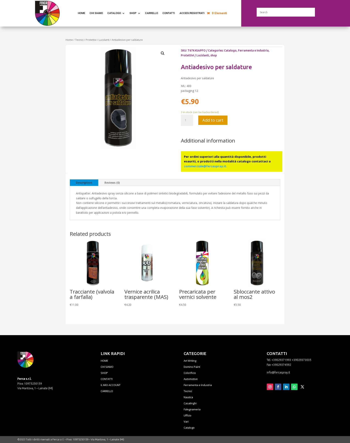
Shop (133, 13)
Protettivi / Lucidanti (97, 40)
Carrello (151, 13)
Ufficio (187, 415)
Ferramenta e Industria (253, 50)
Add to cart (212, 120)
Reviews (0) (112, 182)
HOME (104, 361)
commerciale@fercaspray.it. (205, 166)
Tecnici (79, 40)
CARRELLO (107, 391)
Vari (186, 421)
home (81, 13)
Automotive (191, 379)
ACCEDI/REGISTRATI (192, 13)
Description (84, 182)
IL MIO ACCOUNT (111, 385)
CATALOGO (114, 13)
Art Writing (190, 361)
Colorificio (190, 373)
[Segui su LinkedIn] (286, 387)
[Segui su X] (302, 387)
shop (213, 55)
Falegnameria (192, 409)
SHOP (104, 373)
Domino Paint (192, 367)
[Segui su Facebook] (278, 387)
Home (69, 40)
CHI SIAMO (96, 13)
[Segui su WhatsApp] (294, 387)
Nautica (188, 397)
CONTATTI (168, 13)
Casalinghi (190, 403)
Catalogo (230, 50)
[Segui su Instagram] (270, 387)
